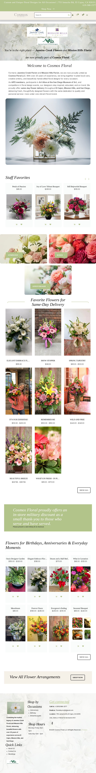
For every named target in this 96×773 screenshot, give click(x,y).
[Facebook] (52, 723)
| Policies (84, 730)
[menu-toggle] (87, 15)
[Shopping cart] (16, 224)
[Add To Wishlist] (21, 224)
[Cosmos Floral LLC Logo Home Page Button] (20, 15)
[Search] (69, 15)
